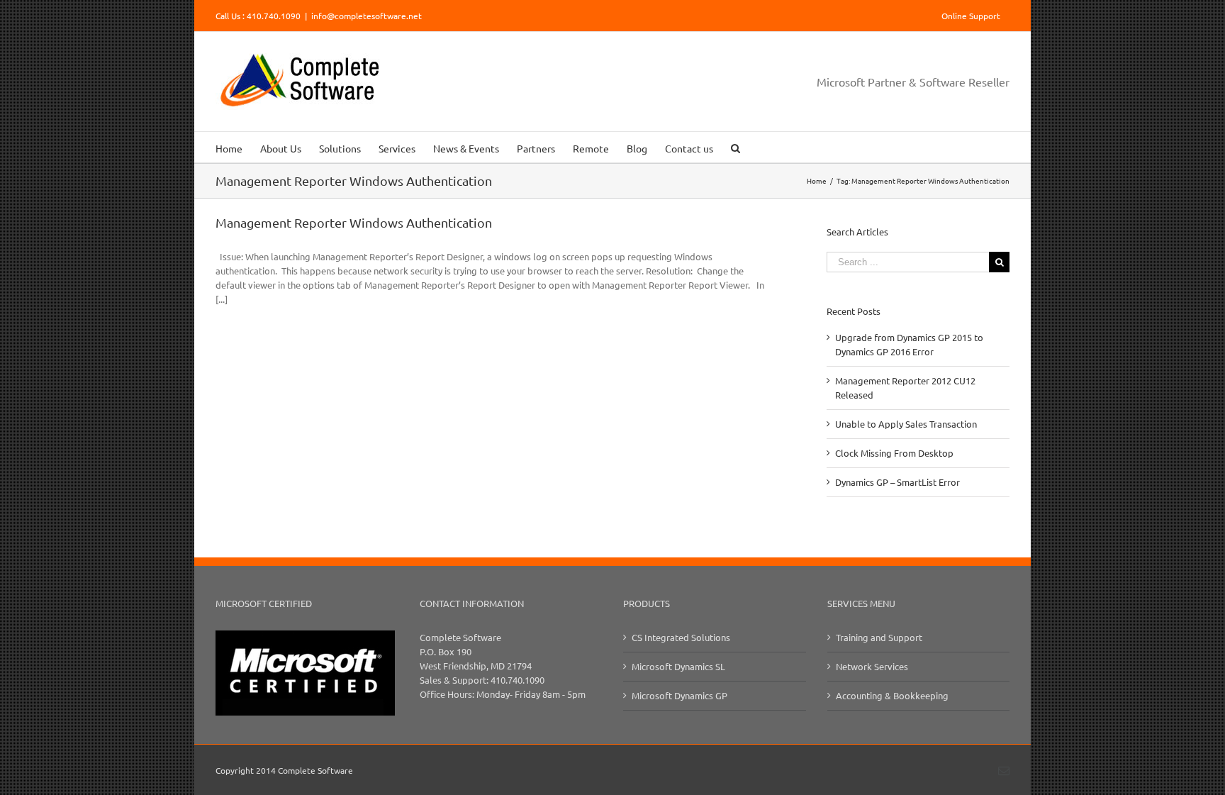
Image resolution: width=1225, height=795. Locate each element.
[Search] (735, 147)
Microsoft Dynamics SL (678, 666)
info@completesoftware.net (366, 15)
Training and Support (879, 637)
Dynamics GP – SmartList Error (897, 482)
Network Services (872, 666)
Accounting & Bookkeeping (892, 695)
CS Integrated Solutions (681, 637)
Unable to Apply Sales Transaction (906, 424)
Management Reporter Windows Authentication (354, 222)
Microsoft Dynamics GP (679, 695)
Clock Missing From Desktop (894, 453)
